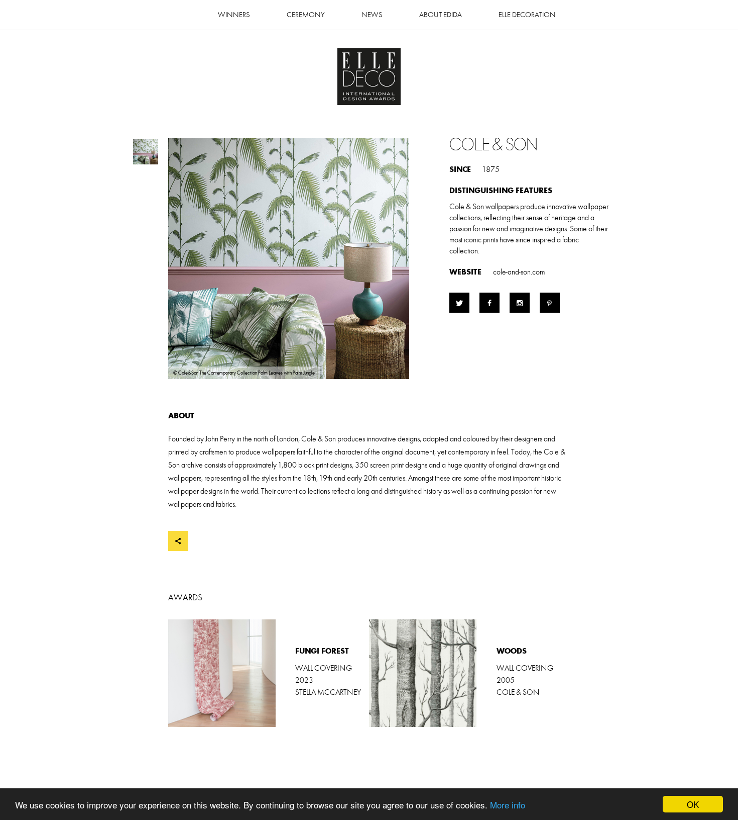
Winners (234, 15)
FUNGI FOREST (268, 673)
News (372, 15)
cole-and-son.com (519, 272)
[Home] (369, 77)
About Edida (440, 15)
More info (507, 804)
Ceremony (306, 15)
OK (693, 804)
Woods (469, 673)
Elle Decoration (527, 15)
